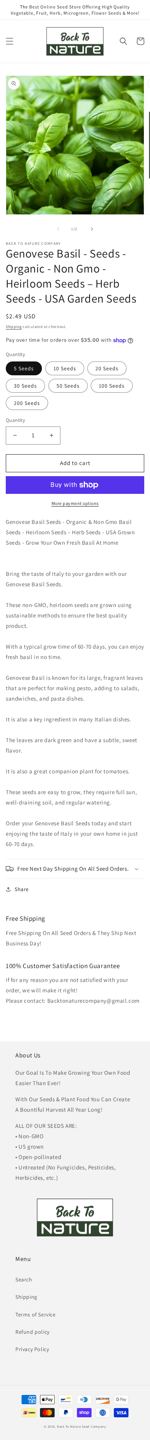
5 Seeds (24, 368)
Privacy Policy (32, 1349)
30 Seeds (25, 385)
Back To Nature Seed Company (81, 1426)
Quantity (15, 420)
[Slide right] (91, 229)
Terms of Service (35, 1314)
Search (23, 1279)
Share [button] (22, 889)
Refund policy (32, 1331)
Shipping (14, 326)
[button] (9, 41)
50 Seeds (68, 385)
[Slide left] (58, 229)
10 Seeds (64, 368)
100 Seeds (112, 385)
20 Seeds (106, 368)
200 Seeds (27, 403)
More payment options (75, 503)
